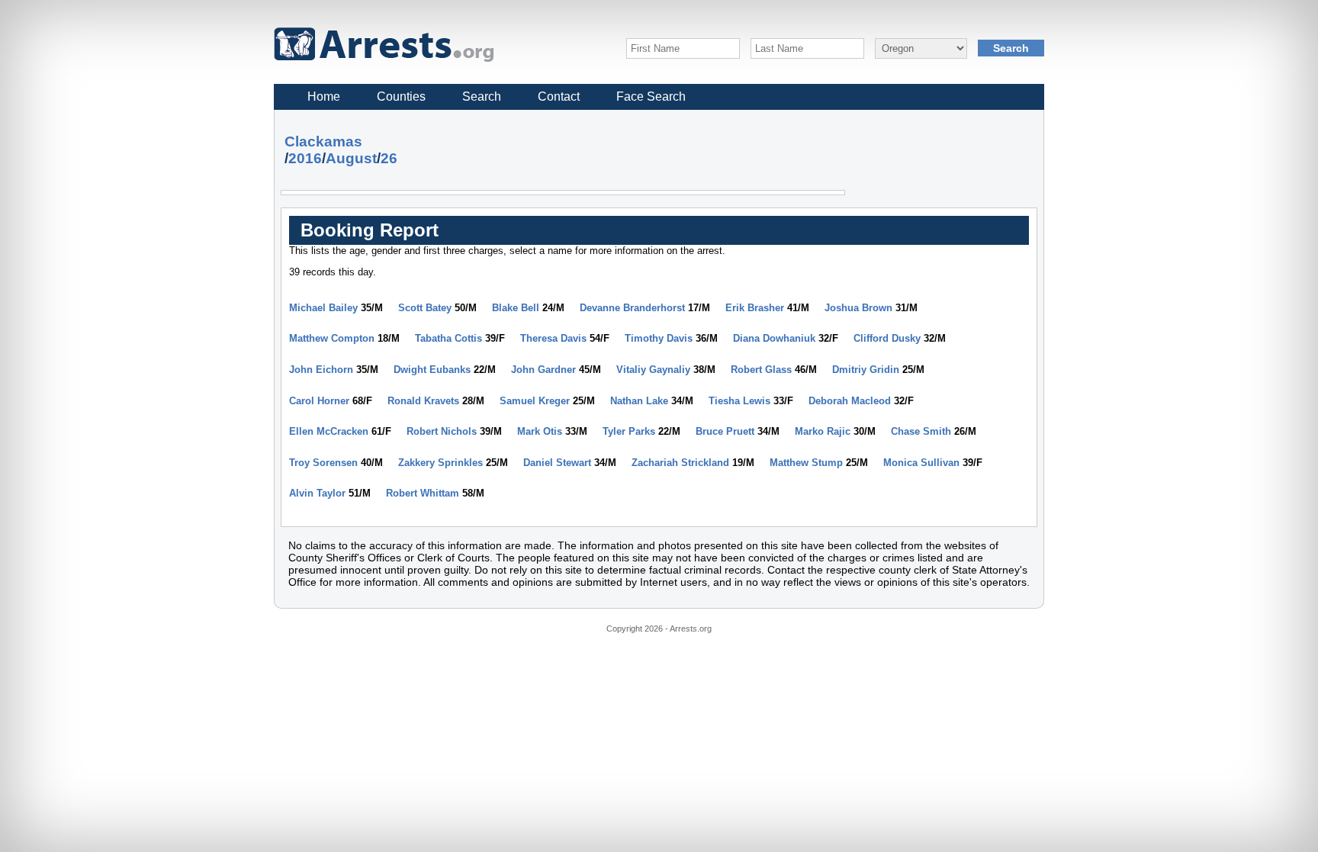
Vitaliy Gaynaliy (653, 369)
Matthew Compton (332, 338)
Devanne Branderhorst (632, 307)
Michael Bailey (323, 307)
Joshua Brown (858, 307)
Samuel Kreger (535, 401)
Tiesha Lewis (739, 401)
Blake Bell (515, 307)
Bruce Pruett (725, 431)
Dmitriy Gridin (865, 369)
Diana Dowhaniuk (774, 338)
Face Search (651, 96)
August (351, 158)
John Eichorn (321, 369)
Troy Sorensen (323, 462)
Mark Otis (539, 431)
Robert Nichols (442, 431)
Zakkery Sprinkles (440, 462)
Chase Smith (921, 431)
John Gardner (543, 369)
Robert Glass (761, 369)
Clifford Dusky (887, 338)
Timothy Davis (659, 338)
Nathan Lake (639, 401)
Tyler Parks (629, 431)
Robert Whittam (422, 493)
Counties (401, 96)
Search (481, 96)
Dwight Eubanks (432, 369)
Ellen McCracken (328, 431)
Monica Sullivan (921, 462)
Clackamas (323, 141)
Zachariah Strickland (680, 462)
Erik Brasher (754, 307)
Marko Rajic (822, 431)
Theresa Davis (553, 338)
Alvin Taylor (317, 493)
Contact (559, 96)
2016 (305, 158)
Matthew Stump (806, 462)
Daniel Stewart (557, 462)
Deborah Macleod (849, 401)
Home (323, 96)
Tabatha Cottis (448, 338)
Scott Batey (425, 307)
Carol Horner (319, 401)
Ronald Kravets (423, 401)
